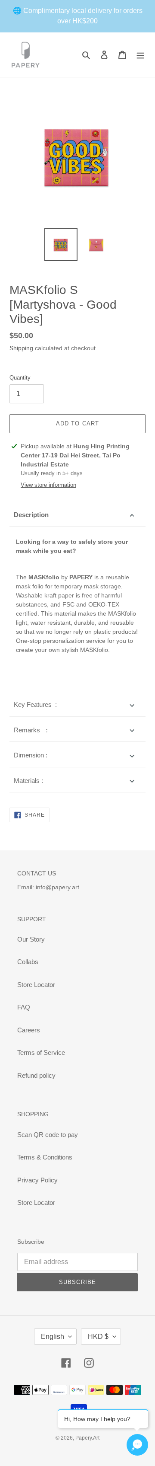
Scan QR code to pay (47, 1134)
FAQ (23, 1007)
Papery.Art (87, 1438)
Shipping (21, 348)
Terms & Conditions (44, 1157)
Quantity (20, 377)
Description (31, 514)
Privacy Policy (37, 1180)
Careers (28, 1030)
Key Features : (35, 704)
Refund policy (36, 1075)
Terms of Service (41, 1052)
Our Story (31, 939)
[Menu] (140, 54)
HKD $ (98, 1336)
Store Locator (36, 984)
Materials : (28, 780)
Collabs (27, 961)
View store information (48, 485)
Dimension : (30, 755)
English (52, 1336)
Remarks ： (32, 730)
